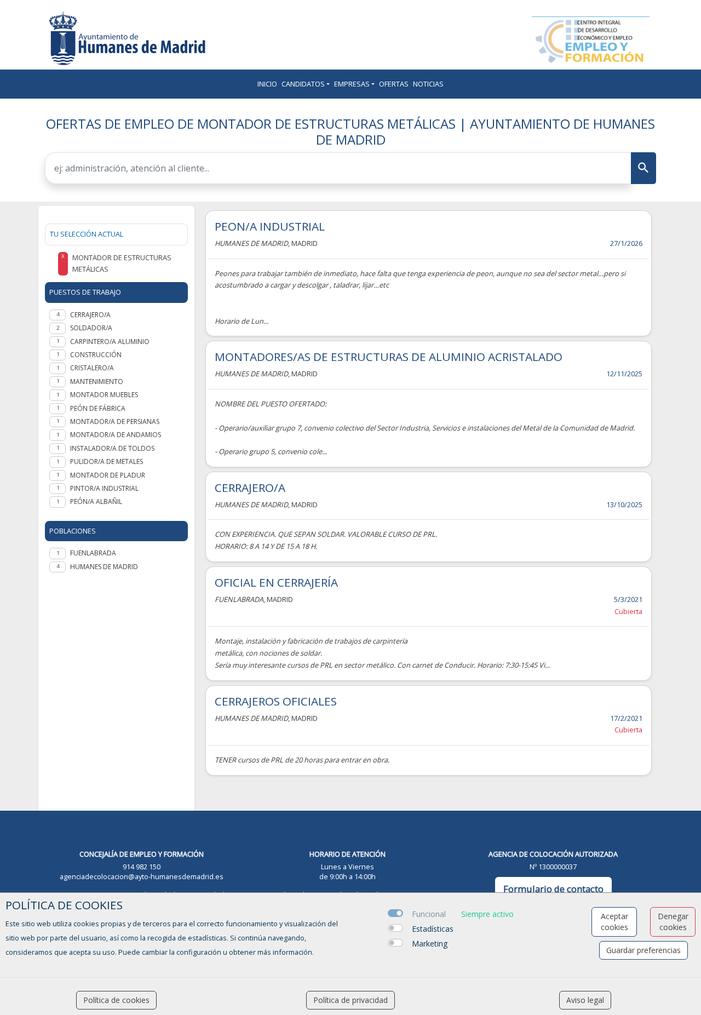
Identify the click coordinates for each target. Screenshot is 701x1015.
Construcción (96, 354)
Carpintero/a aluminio (110, 341)
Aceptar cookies (614, 921)
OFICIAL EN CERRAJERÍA (276, 582)
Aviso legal (585, 1000)
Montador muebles (104, 394)
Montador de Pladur (107, 475)
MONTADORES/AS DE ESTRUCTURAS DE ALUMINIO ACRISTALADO (388, 356)
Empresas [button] (352, 84)
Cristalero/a (92, 367)
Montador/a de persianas (114, 421)
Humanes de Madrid (104, 566)
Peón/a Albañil (96, 501)
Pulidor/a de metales (106, 461)
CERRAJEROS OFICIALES (276, 701)
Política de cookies (116, 1000)
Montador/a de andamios (115, 434)
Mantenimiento (96, 381)
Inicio (267, 84)
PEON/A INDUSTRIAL (270, 226)
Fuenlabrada (93, 553)
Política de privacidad (350, 1000)
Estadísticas (432, 929)
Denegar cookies (673, 921)
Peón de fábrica (97, 408)
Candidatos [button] (303, 84)
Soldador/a (91, 327)
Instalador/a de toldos (112, 448)
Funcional (429, 914)
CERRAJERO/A (250, 487)
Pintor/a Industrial (104, 488)
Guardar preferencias (643, 950)
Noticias (428, 84)
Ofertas (394, 84)
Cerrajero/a (90, 314)
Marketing (429, 943)
